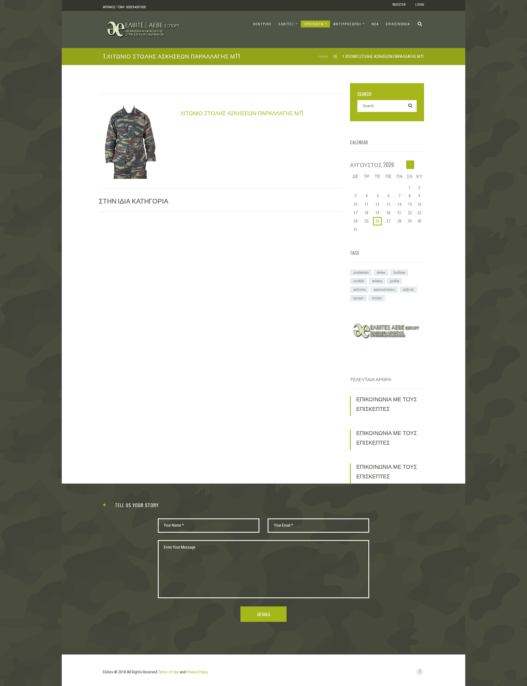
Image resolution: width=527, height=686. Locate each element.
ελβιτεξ (408, 289)
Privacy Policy (197, 672)
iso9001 (358, 281)
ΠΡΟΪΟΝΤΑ (313, 24)
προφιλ (358, 298)
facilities (399, 272)
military (377, 281)
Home (323, 56)
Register (399, 5)
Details (263, 614)
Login (419, 5)
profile (394, 281)
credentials (361, 272)
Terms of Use (168, 672)
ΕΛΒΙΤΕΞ (286, 24)
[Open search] (420, 23)
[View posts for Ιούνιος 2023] (410, 164)
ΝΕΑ (375, 24)
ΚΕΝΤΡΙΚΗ (262, 24)
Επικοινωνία (398, 24)
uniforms (359, 289)
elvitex (381, 272)
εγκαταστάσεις (384, 289)
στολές (377, 298)
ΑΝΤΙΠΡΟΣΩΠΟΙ (347, 24)
